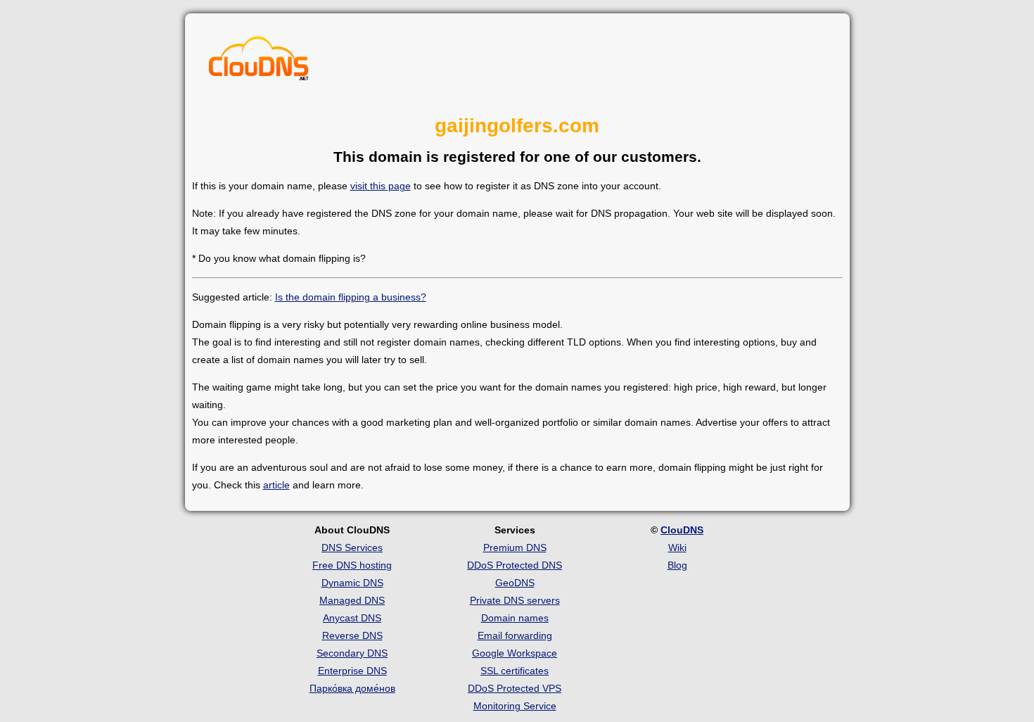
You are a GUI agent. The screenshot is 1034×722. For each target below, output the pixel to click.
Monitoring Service (514, 705)
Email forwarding (515, 635)
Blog (677, 565)
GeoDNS (515, 582)
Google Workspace (514, 653)
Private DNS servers (515, 600)
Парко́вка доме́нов (352, 688)
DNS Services (352, 547)
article (276, 484)
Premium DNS (515, 547)
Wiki (677, 547)
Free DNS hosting (352, 565)
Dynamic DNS (352, 582)
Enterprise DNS (352, 670)
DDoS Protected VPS (514, 688)
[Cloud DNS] (259, 61)
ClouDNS (681, 530)
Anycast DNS (352, 617)
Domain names (515, 617)
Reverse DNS (352, 635)
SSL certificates (514, 670)
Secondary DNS (352, 653)
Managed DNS (352, 600)
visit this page (380, 185)
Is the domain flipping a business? (350, 297)
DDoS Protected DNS (514, 565)
